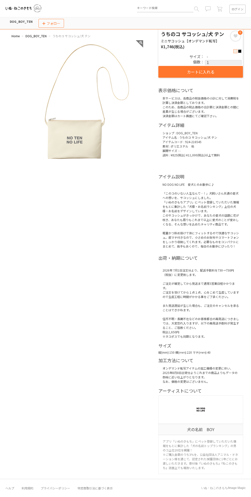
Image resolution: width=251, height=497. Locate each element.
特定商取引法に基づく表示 (95, 488)
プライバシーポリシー (55, 488)
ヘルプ (9, 488)
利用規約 (27, 488)
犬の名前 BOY (200, 429)
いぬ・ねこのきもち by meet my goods (23, 8)
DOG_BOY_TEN (21, 21)
